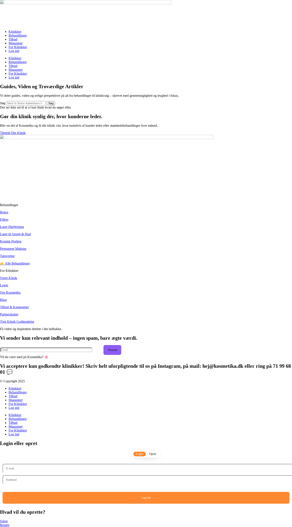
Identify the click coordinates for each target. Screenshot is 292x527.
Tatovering (7, 256)
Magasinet (15, 43)
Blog (3, 300)
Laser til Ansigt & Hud (15, 234)
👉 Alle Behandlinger (15, 263)
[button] (112, 350)
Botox (4, 212)
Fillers (4, 219)
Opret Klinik (8, 278)
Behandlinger (18, 35)
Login (4, 285)
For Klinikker (18, 47)
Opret (152, 454)
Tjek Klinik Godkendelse (17, 321)
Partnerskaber (9, 314)
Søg (2, 103)
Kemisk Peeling (10, 241)
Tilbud (13, 39)
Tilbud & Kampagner (14, 307)
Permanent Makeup (13, 248)
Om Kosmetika (10, 292)
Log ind (14, 51)
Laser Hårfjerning (12, 227)
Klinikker (15, 31)
